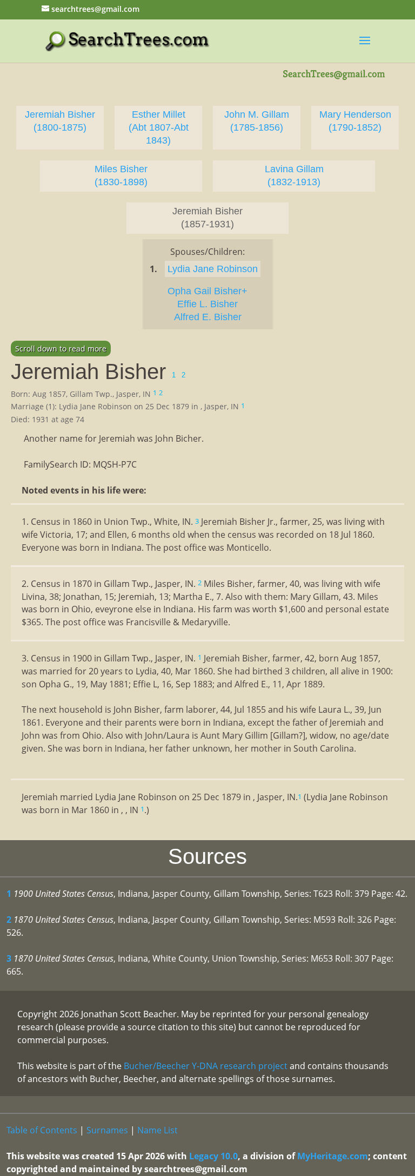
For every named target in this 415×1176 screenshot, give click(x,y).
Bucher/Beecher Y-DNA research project (205, 1066)
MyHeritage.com (332, 1156)
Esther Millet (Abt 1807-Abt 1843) (159, 127)
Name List (157, 1130)
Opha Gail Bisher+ (207, 291)
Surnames (107, 1130)
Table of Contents (41, 1130)
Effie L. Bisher (207, 304)
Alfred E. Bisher (208, 317)
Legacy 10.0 (213, 1156)
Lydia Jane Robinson (213, 268)
